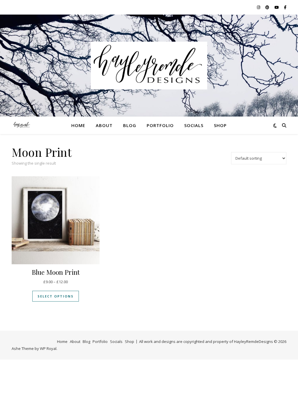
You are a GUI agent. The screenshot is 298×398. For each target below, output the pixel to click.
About (104, 125)
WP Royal (48, 348)
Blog (129, 125)
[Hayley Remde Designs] (149, 66)
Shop (220, 125)
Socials (193, 125)
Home (78, 125)
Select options (56, 296)
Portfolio (160, 125)
